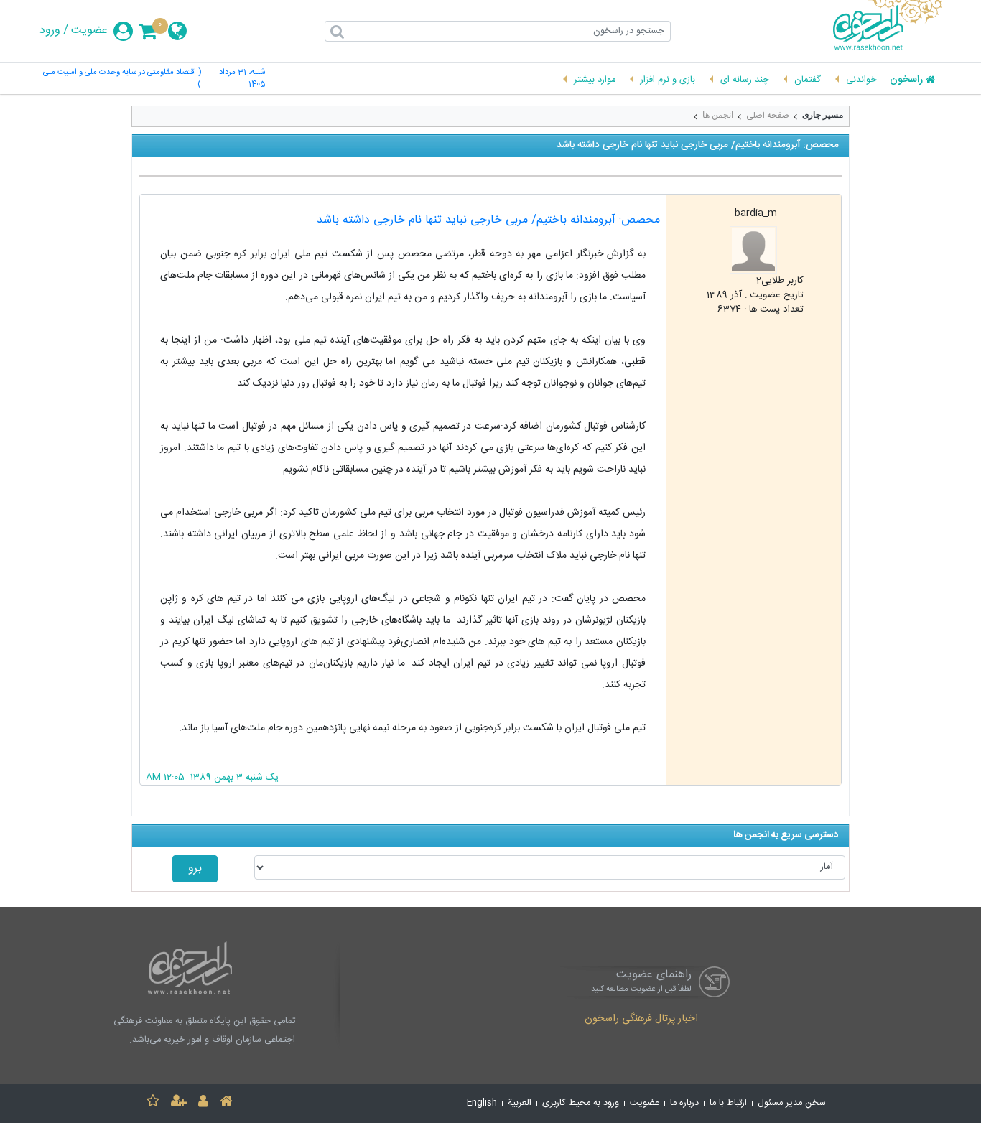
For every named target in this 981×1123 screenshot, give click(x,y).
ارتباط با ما (728, 1103)
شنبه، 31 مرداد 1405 (242, 79)
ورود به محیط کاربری (580, 1103)
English (482, 1103)
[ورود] (203, 1103)
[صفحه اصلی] (226, 1103)
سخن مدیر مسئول (792, 1103)
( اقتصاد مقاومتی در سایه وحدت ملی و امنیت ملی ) (122, 79)
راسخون (906, 80)
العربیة (519, 1103)
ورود (49, 30)
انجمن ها (717, 115)
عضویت (89, 30)
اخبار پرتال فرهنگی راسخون (641, 1020)
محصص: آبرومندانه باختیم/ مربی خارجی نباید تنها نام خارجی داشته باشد (488, 220)
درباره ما (684, 1103)
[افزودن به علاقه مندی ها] (153, 1103)
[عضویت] (178, 1103)
